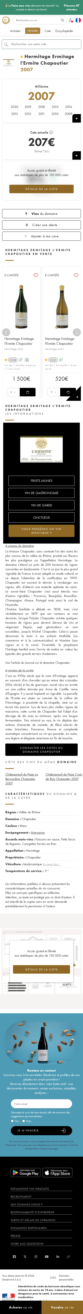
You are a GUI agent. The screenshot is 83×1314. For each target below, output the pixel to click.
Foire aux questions (27, 1244)
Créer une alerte (44, 225)
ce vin (21, 1307)
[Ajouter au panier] (28, 392)
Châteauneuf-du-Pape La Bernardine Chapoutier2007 (21, 779)
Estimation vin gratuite (30, 1189)
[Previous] (6, 332)
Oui (17, 1121)
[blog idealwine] (68, 1256)
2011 (41, 114)
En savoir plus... (51, 864)
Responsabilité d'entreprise (32, 1212)
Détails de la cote (41, 189)
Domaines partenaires (29, 1228)
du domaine (44, 213)
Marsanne (38, 832)
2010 (55, 114)
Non (28, 1121)
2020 (14, 107)
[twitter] (25, 1256)
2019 (27, 107)
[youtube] (47, 1256)
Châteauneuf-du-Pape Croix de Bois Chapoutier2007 (64, 776)
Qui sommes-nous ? (27, 1204)
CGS (53, 1277)
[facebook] (14, 1256)
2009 (68, 114)
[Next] (77, 332)
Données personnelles (66, 1277)
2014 (68, 107)
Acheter (15, 31)
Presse (16, 1236)
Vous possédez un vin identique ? (41, 531)
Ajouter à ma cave (45, 236)
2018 (41, 107)
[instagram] (35, 1256)
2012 (27, 114)
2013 (14, 114)
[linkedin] (57, 1256)
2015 (55, 107)
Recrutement (21, 1196)
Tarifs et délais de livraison (33, 1220)
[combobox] (13, 392)
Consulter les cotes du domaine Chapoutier (41, 749)
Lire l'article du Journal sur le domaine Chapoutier (37, 662)
